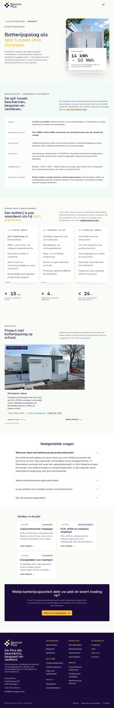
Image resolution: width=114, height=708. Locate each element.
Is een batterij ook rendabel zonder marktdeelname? (44, 489)
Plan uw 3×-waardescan (55, 613)
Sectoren (50, 659)
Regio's (49, 680)
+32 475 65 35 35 (12, 688)
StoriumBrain (74, 657)
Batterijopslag (75, 649)
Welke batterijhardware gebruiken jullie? (37, 480)
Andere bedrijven (53, 667)
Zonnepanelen (75, 645)
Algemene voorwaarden (90, 703)
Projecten (95, 645)
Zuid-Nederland (53, 688)
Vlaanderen (51, 684)
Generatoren (74, 653)
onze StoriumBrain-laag (76, 109)
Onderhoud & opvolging (74, 675)
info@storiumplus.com (14, 691)
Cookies (106, 703)
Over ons (95, 653)
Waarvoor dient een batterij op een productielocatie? (45, 452)
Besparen (50, 649)
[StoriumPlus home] (13, 5)
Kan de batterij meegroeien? (31, 497)
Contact (95, 657)
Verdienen (50, 653)
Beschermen (51, 645)
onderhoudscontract (89, 220)
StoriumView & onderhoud (75, 668)
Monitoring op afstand (75, 682)
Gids (93, 649)
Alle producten (16, 21)
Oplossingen (52, 641)
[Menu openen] (103, 4)
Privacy (76, 703)
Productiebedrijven (54, 663)
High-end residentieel (51, 672)
